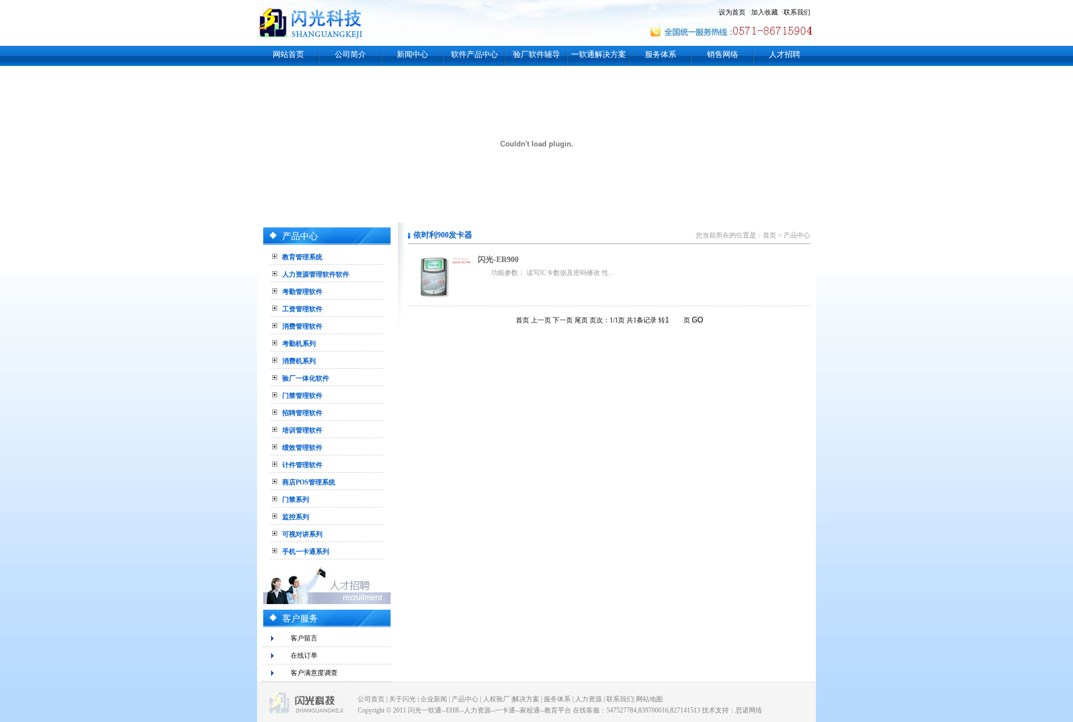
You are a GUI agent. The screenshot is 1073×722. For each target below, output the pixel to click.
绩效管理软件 (302, 448)
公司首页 (371, 699)
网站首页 (288, 54)
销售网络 (722, 54)
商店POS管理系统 (308, 482)
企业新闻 (433, 699)
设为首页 (732, 12)
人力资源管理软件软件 (315, 274)
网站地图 (649, 699)
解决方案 (525, 699)
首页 (769, 235)
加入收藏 (764, 12)
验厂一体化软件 (305, 378)
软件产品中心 (474, 54)
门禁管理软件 (302, 396)
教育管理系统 (302, 257)
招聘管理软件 (302, 413)
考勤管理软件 (302, 292)
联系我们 (797, 12)
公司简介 (350, 54)
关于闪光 (402, 699)
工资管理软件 (302, 309)
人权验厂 (496, 699)
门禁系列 (295, 500)
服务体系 (660, 54)
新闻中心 (412, 54)
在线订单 (304, 655)
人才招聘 (784, 54)
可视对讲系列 (302, 534)
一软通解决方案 (598, 54)
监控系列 (295, 517)
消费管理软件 (302, 326)
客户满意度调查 (314, 673)
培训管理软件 (302, 430)
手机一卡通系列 (305, 551)
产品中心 (797, 235)
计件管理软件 (302, 465)
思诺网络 (748, 710)
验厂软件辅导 (536, 54)
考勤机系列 (299, 344)
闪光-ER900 (498, 259)
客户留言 (304, 638)
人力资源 (588, 699)
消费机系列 (299, 361)
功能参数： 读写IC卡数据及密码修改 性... (552, 273)
